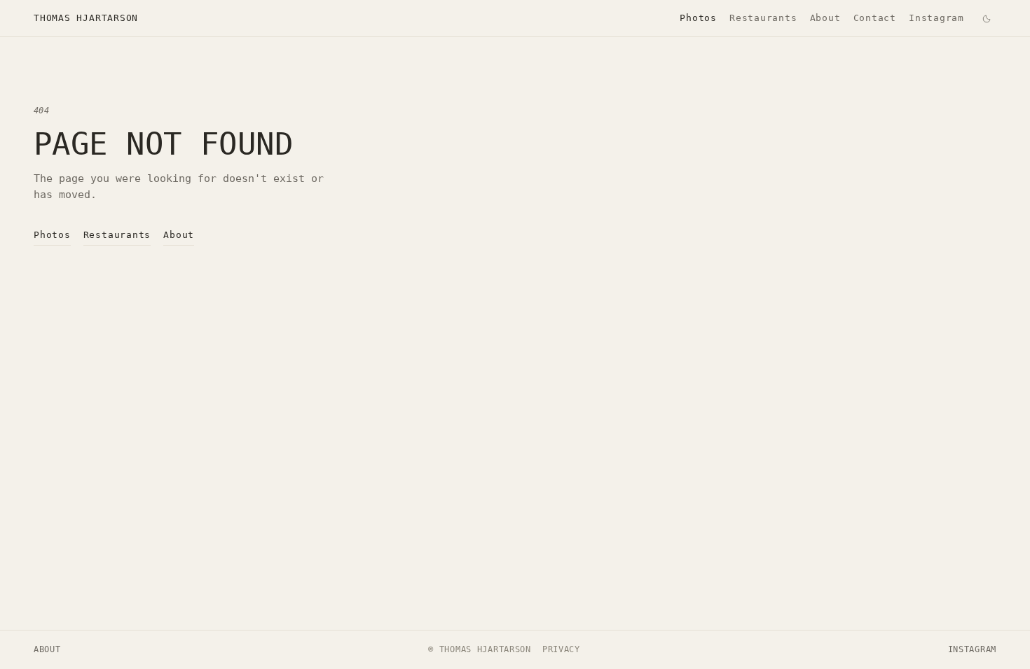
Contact (874, 18)
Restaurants (763, 18)
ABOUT (47, 649)
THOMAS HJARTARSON (86, 18)
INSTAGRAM (972, 649)
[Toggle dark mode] (986, 18)
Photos (698, 18)
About (825, 18)
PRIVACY (561, 649)
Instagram (936, 18)
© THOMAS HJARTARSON (479, 649)
